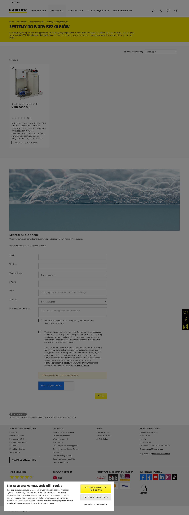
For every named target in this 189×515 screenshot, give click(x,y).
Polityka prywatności (23, 503)
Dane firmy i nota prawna (43, 503)
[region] (59, 496)
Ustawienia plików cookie (95, 504)
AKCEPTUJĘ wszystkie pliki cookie (95, 488)
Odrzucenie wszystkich (96, 497)
